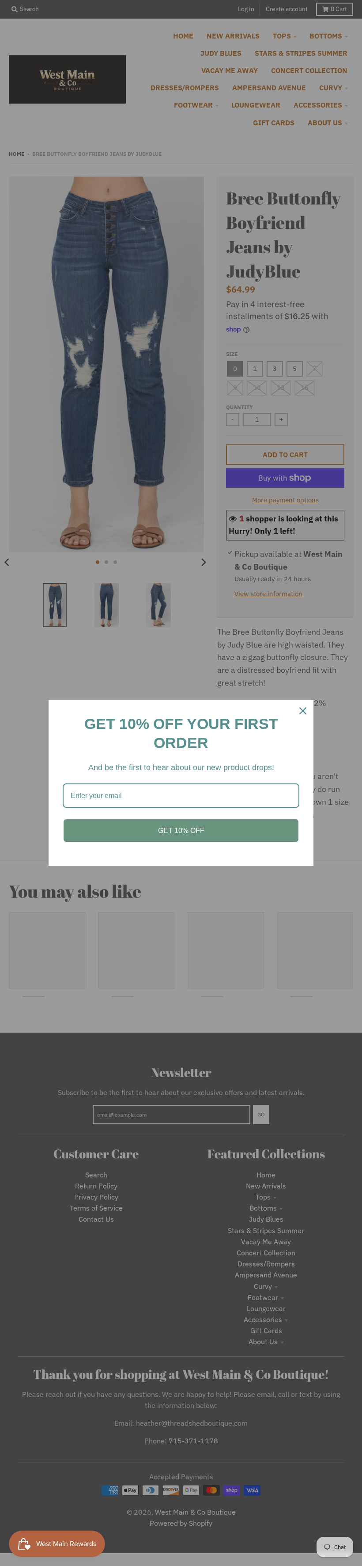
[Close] (302, 710)
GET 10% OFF (181, 830)
